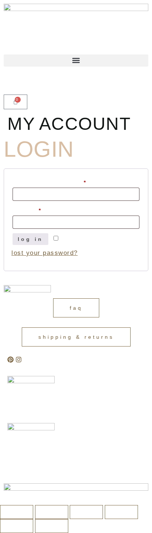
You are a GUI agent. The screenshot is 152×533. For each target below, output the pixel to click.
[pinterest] (10, 359)
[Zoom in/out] (16, 512)
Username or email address (60, 181)
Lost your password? (44, 252)
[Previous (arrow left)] (16, 526)
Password (38, 209)
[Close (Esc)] (121, 512)
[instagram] (18, 359)
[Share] (86, 512)
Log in (30, 239)
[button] (76, 60)
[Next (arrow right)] (51, 526)
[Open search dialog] (6, 82)
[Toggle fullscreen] (51, 512)
